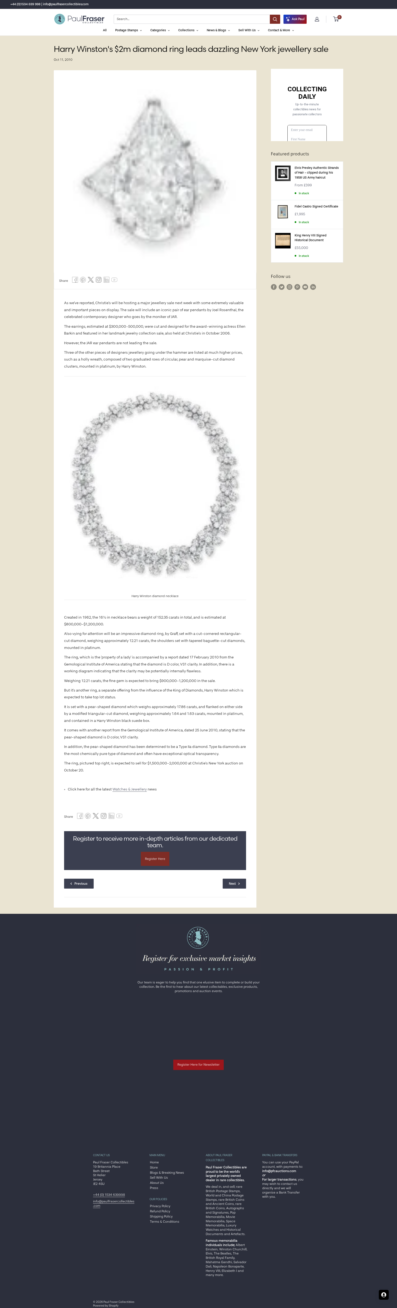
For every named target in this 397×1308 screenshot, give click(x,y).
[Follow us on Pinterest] (297, 287)
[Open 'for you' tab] (384, 1295)
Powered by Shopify (105, 1305)
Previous (80, 883)
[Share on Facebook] (75, 281)
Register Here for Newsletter (198, 1064)
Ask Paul (298, 19)
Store (154, 1167)
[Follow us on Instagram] (289, 287)
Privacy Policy (160, 1206)
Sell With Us (159, 1177)
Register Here (155, 859)
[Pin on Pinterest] (83, 281)
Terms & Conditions (164, 1221)
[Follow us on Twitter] (282, 287)
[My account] (317, 19)
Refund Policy (160, 1211)
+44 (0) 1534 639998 (109, 1195)
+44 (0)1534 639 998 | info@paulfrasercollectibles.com (49, 4)
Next (232, 883)
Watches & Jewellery (129, 789)
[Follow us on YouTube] (305, 287)
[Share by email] (99, 281)
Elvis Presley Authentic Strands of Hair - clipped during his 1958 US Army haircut (317, 172)
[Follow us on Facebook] (274, 287)
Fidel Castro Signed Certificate (316, 206)
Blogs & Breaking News (167, 1173)
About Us (157, 1183)
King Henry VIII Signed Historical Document (310, 238)
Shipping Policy (161, 1216)
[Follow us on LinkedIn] (313, 287)
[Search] (275, 19)
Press (154, 1188)
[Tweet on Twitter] (91, 281)
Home (154, 1162)
